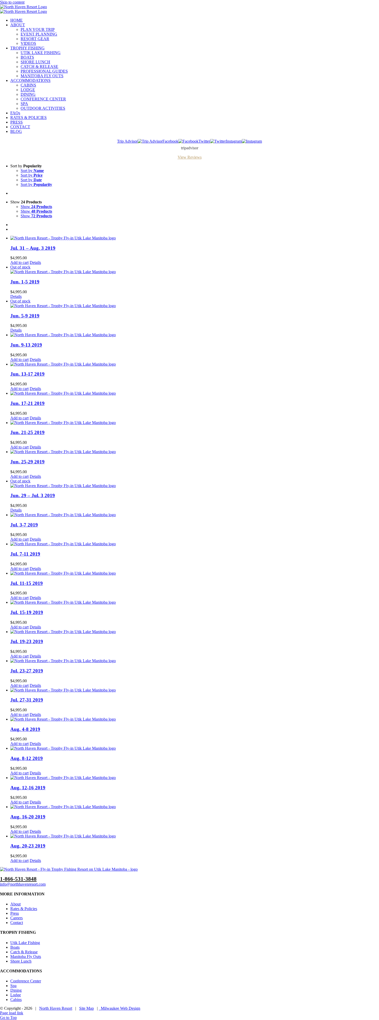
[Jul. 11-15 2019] (194, 573)
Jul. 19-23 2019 (26, 641)
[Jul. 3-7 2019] (194, 515)
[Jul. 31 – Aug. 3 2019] (194, 238)
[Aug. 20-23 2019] (194, 836)
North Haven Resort (55, 1008)
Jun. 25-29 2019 (27, 461)
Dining (16, 990)
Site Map (86, 1008)
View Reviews (190, 157)
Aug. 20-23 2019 (27, 846)
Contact (16, 922)
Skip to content (12, 2)
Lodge (15, 995)
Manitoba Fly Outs (25, 956)
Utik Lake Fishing (25, 942)
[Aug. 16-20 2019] (194, 807)
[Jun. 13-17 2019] (194, 364)
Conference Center (25, 981)
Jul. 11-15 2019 (26, 583)
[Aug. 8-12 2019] (194, 748)
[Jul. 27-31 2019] (194, 690)
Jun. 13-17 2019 (27, 374)
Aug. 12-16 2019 (27, 787)
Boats (15, 947)
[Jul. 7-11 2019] (194, 544)
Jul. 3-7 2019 (24, 525)
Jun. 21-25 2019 (27, 432)
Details (35, 262)
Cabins (16, 999)
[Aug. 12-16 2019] (194, 777)
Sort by (32, 170)
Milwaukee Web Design (119, 1008)
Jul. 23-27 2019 (26, 670)
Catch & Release (24, 952)
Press (14, 913)
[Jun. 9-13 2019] (194, 335)
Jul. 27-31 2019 (26, 700)
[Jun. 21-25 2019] (194, 422)
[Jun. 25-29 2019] (194, 452)
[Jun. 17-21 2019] (194, 393)
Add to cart (19, 262)
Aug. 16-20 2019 (27, 816)
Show (36, 206)
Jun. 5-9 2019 (24, 315)
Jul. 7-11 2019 (25, 554)
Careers (16, 918)
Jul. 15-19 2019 (26, 612)
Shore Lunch (20, 961)
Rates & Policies (23, 908)
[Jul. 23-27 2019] (194, 661)
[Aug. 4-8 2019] (194, 719)
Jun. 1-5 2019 (24, 281)
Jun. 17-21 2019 (27, 403)
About (15, 904)
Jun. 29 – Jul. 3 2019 (32, 495)
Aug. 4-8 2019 (25, 729)
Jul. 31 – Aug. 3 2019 (32, 248)
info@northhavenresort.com (23, 884)
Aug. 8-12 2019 (26, 758)
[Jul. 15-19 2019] (194, 602)
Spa (13, 985)
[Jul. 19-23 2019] (194, 631)
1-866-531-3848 (18, 879)
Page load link (11, 1013)
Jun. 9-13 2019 (26, 345)
